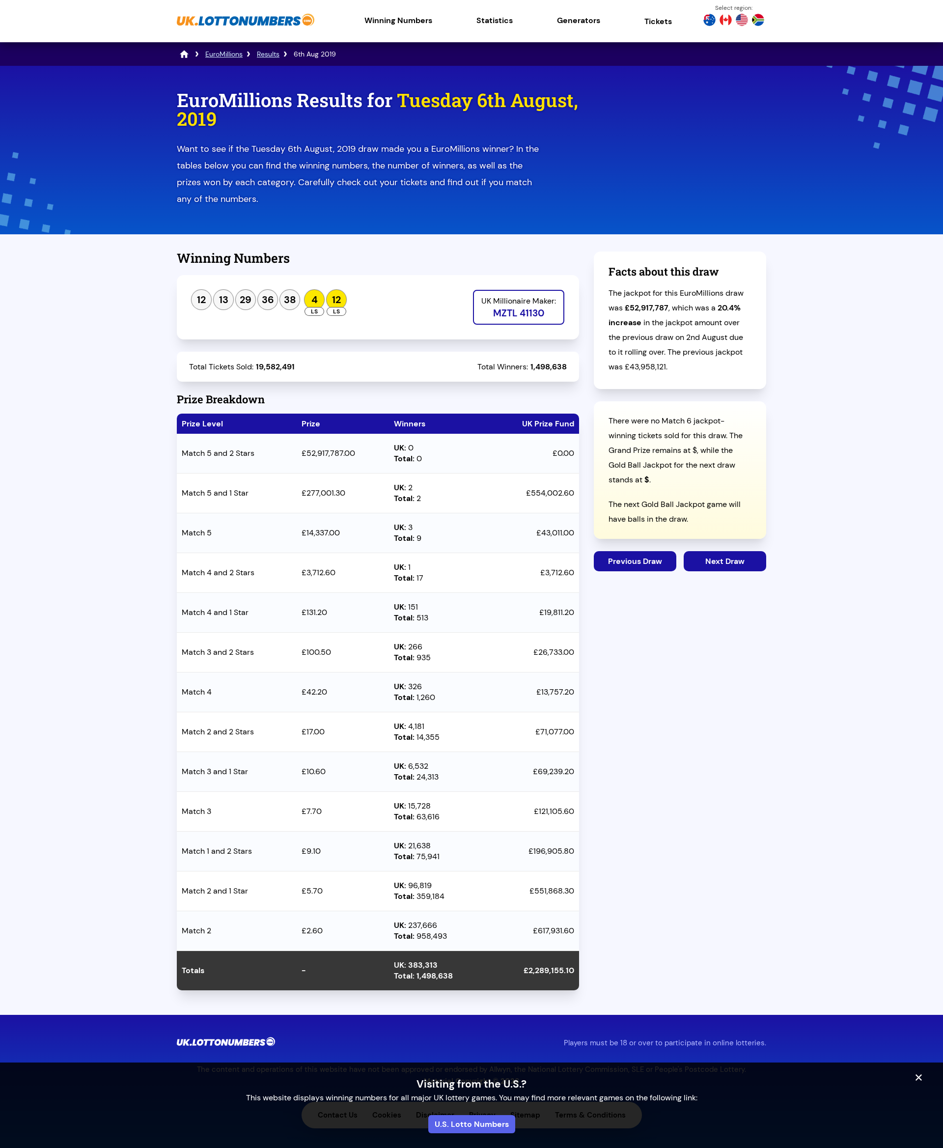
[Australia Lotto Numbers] (709, 21)
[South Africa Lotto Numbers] (758, 21)
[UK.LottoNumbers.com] (245, 27)
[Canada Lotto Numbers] (726, 21)
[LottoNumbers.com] (184, 54)
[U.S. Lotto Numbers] (742, 21)
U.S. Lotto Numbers (472, 1124)
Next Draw (725, 561)
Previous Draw (635, 561)
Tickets (658, 21)
